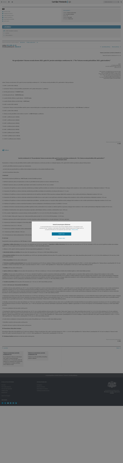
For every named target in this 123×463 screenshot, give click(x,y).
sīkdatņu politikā (75, 229)
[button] (61, 238)
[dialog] (61, 231)
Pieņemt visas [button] (61, 233)
